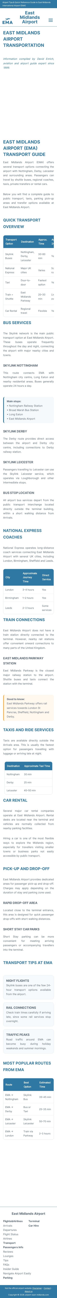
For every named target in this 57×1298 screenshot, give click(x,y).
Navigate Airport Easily (17, 1273)
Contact (47, 1288)
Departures (10, 1230)
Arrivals (7, 1225)
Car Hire (33, 1225)
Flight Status (10, 1234)
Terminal (33, 1221)
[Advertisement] (28, 107)
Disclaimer (37, 1288)
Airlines (7, 1238)
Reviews (8, 1251)
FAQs (6, 1264)
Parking (8, 1277)
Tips (5, 1260)
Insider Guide (11, 1269)
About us (28, 1291)
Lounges (8, 1256)
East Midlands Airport (30, 17)
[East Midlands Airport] (8, 21)
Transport (9, 1242)
